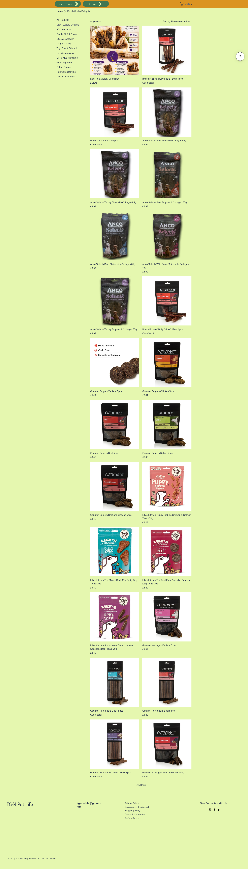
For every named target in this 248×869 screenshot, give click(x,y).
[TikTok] (218, 809)
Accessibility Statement (137, 807)
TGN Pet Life (20, 804)
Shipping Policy (132, 811)
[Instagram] (209, 809)
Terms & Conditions (135, 815)
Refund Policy (132, 818)
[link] (187, 4)
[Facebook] (214, 809)
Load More (140, 785)
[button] (240, 56)
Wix (54, 858)
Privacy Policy (132, 803)
